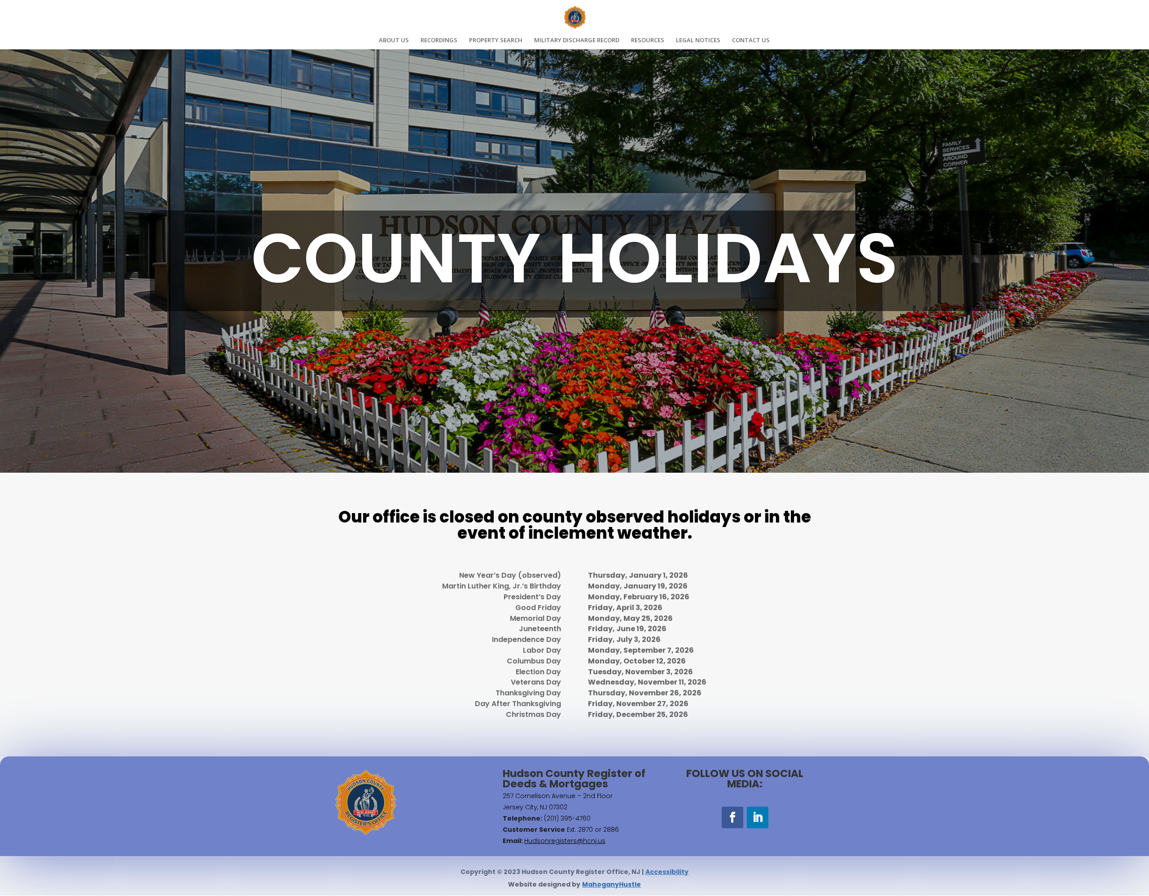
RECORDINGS (439, 40)
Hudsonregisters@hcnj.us (564, 840)
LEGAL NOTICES (698, 40)
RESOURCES (647, 40)
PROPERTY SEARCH (495, 40)
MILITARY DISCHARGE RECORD (576, 40)
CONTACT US (751, 40)
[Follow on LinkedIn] (757, 817)
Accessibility (667, 871)
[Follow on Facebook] (732, 817)
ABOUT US (394, 40)
